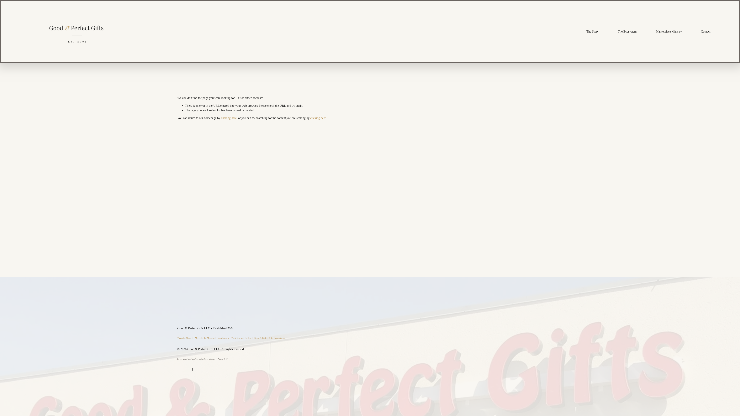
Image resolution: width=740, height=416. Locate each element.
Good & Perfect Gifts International (269, 338)
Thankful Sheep (184, 338)
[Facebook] (192, 369)
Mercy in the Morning (205, 338)
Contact (705, 31)
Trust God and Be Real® (242, 338)
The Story (592, 31)
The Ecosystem (627, 31)
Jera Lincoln (223, 338)
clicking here (229, 118)
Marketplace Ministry (669, 31)
